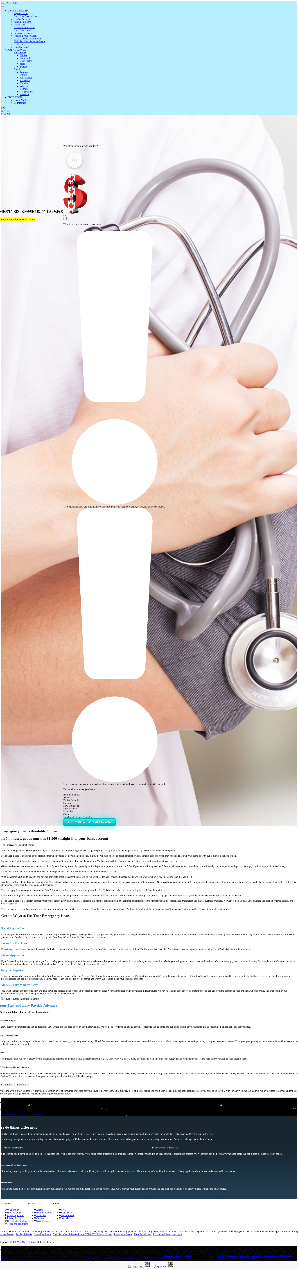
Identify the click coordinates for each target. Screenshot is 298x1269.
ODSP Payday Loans (101, 1234)
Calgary (221, 1255)
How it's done (14, 1212)
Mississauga (123, 1258)
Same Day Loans (42, 1234)
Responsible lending (17, 1221)
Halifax (211, 1258)
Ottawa (111, 1258)
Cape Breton (223, 1258)
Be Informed (67, 1215)
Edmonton (232, 1255)
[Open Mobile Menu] (2, 6)
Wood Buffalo (270, 1255)
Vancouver (169, 1255)
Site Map (65, 1218)
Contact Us (66, 1212)
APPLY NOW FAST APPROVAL (89, 822)
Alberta (39, 1209)
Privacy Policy (14, 1218)
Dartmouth (236, 1258)
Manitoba (41, 1215)
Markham (158, 1258)
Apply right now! (15, 1215)
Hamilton (146, 1258)
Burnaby (188, 1255)
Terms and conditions (17, 1223)
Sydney (254, 1258)
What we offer (14, 1209)
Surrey (178, 1255)
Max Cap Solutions (26, 1242)
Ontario (40, 1218)
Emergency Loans (123, 1234)
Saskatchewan (43, 1221)
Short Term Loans (142, 1234)
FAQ (63, 1209)
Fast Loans (158, 1234)
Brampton (135, 1258)
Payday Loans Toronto (95, 1258)
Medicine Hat (285, 1255)
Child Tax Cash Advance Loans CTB (71, 1234)
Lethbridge (244, 1255)
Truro (246, 1258)
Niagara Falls (171, 1258)
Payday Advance (24, 1234)
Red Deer (256, 1255)
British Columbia (44, 1212)
